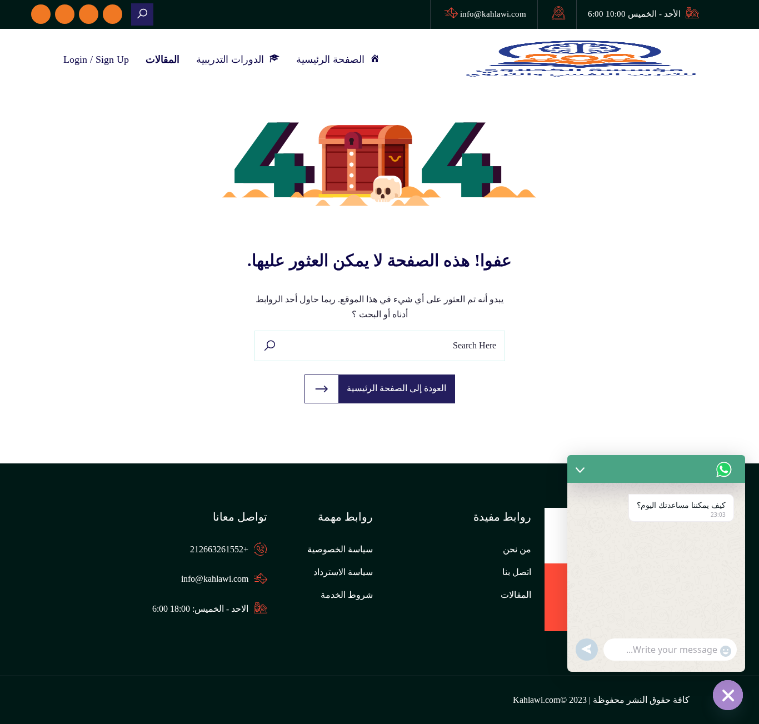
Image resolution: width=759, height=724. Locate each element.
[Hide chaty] (728, 695)
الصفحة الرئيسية (333, 59)
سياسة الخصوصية (340, 549)
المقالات (162, 59)
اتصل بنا (516, 572)
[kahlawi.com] (142, 14)
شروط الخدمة (347, 595)
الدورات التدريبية (232, 59)
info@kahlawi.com (493, 13)
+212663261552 (219, 549)
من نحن (517, 549)
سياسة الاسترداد (343, 572)
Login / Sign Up (96, 59)
